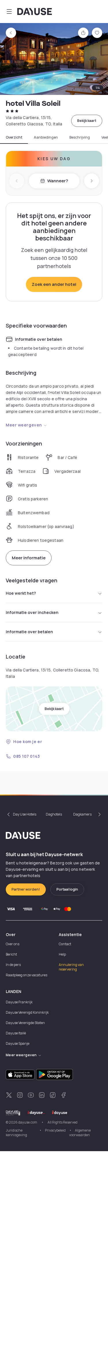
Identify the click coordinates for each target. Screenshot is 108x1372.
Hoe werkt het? (21, 593)
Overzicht (14, 137)
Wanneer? (57, 181)
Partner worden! (26, 889)
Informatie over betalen (29, 631)
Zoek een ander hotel (54, 284)
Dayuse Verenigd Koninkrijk (27, 1012)
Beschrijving (79, 137)
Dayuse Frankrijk (19, 1002)
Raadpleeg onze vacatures (26, 975)
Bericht (11, 954)
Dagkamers (82, 814)
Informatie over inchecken (32, 612)
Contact (65, 944)
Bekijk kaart (86, 120)
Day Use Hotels (24, 814)
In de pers (13, 964)
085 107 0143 (26, 756)
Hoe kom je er (27, 741)
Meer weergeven (24, 425)
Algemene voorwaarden (80, 1132)
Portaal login (67, 889)
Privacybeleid (55, 1130)
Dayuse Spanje (17, 1043)
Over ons (12, 944)
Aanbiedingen (46, 137)
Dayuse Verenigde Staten (25, 1022)
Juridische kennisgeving (16, 1132)
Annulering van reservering (71, 967)
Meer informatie (29, 558)
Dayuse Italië (16, 1033)
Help (62, 954)
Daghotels (54, 814)
